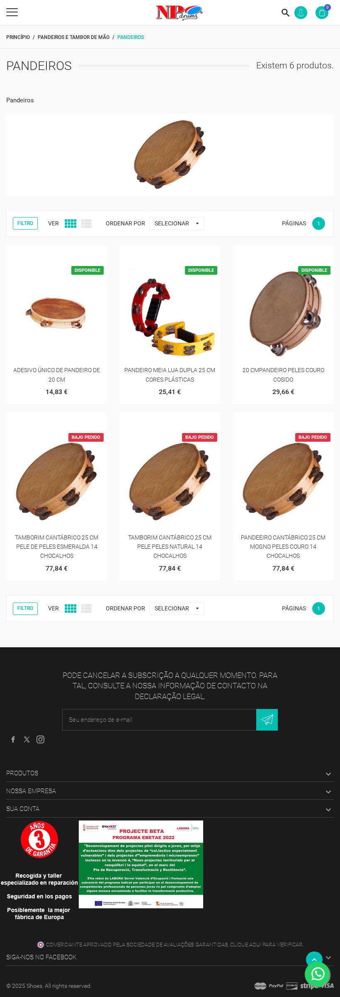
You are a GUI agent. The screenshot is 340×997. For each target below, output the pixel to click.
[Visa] (327, 986)
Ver (53, 223)
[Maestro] (260, 986)
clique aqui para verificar (266, 944)
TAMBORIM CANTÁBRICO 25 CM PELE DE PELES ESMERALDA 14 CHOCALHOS (56, 546)
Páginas (294, 223)
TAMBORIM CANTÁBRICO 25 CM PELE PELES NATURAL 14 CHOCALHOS (169, 546)
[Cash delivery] (309, 986)
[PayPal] (276, 986)
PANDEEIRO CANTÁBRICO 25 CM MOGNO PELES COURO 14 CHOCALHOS (283, 546)
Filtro (25, 223)
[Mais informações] (67, 254)
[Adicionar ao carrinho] (46, 254)
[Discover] (292, 986)
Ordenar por (125, 223)
